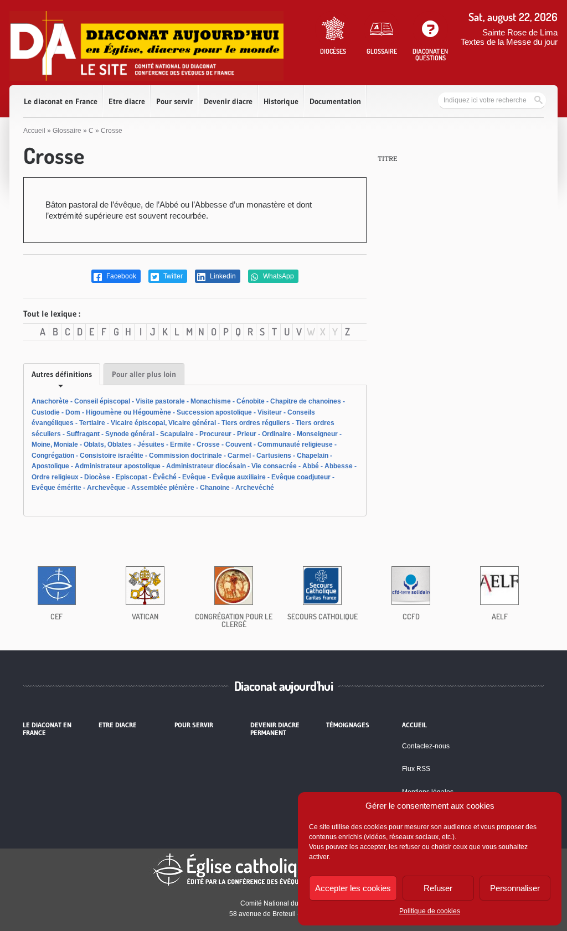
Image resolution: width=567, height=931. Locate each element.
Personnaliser (515, 888)
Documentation (335, 101)
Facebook (120, 276)
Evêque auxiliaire (239, 477)
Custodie (46, 412)
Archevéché (254, 488)
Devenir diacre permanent (275, 729)
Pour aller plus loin (144, 374)
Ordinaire (276, 434)
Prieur (246, 434)
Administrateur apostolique (118, 466)
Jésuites (150, 444)
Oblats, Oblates (108, 444)
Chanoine (215, 488)
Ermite (180, 444)
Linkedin (222, 276)
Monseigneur (317, 434)
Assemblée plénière (162, 488)
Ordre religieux (55, 477)
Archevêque (106, 488)
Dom (72, 412)
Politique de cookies (429, 911)
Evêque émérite (56, 488)
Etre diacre (127, 101)
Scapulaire (177, 434)
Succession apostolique (214, 412)
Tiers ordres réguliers (255, 423)
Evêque (194, 477)
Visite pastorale (160, 401)
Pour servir (174, 101)
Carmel (239, 455)
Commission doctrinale (185, 455)
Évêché (165, 477)
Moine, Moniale (55, 444)
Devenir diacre (228, 101)
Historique (281, 101)
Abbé (310, 466)
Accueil (34, 131)
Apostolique (50, 466)
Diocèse (97, 477)
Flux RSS (416, 769)
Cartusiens (273, 455)
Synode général (129, 434)
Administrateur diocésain (206, 466)
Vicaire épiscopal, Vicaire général (163, 423)
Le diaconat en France (60, 101)
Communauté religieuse (295, 444)
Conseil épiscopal (102, 401)
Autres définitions (62, 374)
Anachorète (50, 401)
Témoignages (347, 725)
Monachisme (210, 401)
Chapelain (312, 455)
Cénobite (250, 401)
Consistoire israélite (111, 455)
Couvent (238, 444)
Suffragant (83, 434)
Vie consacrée (274, 466)
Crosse (208, 444)
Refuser (438, 888)
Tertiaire (92, 423)
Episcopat (131, 477)
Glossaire (67, 131)
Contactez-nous (426, 746)
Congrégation (53, 455)
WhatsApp (277, 276)
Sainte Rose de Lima (520, 32)
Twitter (172, 276)
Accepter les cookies (353, 888)
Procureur (215, 434)
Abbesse (338, 466)
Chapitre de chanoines (305, 401)
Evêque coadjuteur (301, 477)
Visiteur (269, 412)
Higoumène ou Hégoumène (128, 412)
